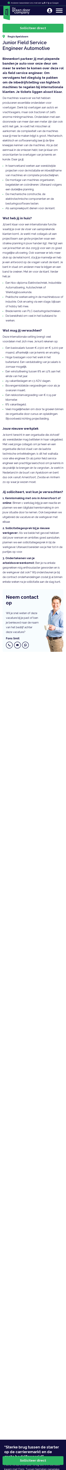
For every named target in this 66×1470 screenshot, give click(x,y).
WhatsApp (26, 645)
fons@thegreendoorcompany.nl (18, 645)
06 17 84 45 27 (10, 645)
